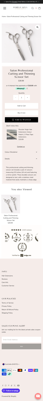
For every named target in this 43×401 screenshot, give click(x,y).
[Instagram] (5, 386)
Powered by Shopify (9, 396)
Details (7, 159)
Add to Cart (21, 106)
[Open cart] (39, 8)
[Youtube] (18, 386)
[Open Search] (33, 8)
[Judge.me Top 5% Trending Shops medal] (21, 247)
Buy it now (21, 113)
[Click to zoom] (37, 27)
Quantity (21, 93)
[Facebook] (3, 386)
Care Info (5, 282)
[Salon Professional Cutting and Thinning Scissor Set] (10, 204)
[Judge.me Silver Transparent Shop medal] (15, 237)
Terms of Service (7, 303)
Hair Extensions (7, 276)
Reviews (5, 279)
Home (4, 16)
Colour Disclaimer (11, 152)
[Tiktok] (11, 386)
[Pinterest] (8, 386)
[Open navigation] (6, 8)
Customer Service (8, 286)
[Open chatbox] (38, 396)
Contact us (21, 146)
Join (21, 346)
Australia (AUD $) (11, 364)
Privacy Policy (6, 306)
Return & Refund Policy (10, 309)
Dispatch (15, 2)
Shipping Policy (7, 313)
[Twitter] (14, 386)
